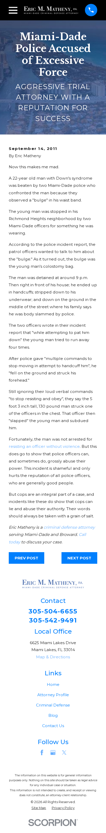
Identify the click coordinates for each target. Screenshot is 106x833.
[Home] (51, 10)
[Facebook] (42, 752)
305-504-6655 (53, 611)
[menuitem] (38, 808)
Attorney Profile (53, 694)
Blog (53, 715)
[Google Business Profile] (53, 752)
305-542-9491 (53, 620)
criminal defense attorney (69, 527)
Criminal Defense (53, 705)
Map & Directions (53, 656)
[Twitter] (64, 752)
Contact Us (53, 725)
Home (53, 684)
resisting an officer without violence (44, 446)
